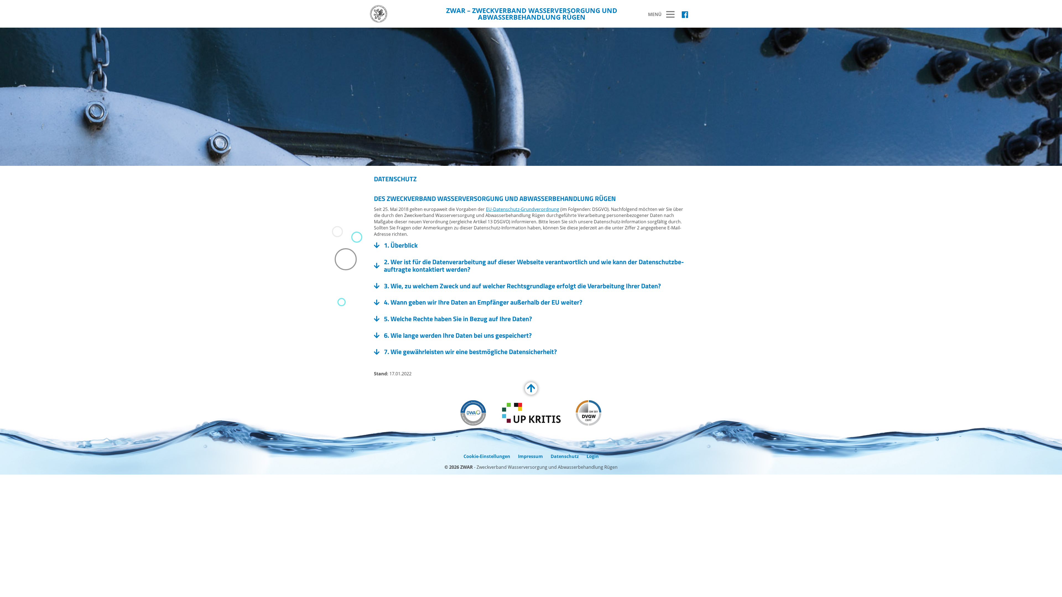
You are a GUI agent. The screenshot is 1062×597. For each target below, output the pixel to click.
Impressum (530, 456)
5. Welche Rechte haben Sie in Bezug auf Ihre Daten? (458, 319)
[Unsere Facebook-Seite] (685, 14)
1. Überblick (401, 245)
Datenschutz (565, 456)
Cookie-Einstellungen (487, 456)
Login (593, 456)
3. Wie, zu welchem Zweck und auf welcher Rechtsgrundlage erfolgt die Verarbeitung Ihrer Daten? (522, 286)
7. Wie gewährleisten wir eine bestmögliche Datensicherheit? (470, 352)
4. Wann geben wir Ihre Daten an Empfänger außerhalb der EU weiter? (483, 302)
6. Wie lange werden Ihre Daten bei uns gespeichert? (458, 335)
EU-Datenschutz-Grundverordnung (522, 209)
